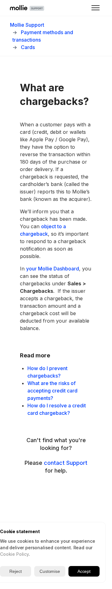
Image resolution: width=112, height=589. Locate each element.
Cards (28, 47)
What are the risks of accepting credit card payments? (52, 390)
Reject (15, 571)
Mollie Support (27, 25)
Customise (50, 571)
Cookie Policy (14, 554)
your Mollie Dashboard (52, 268)
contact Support (65, 463)
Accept (84, 571)
